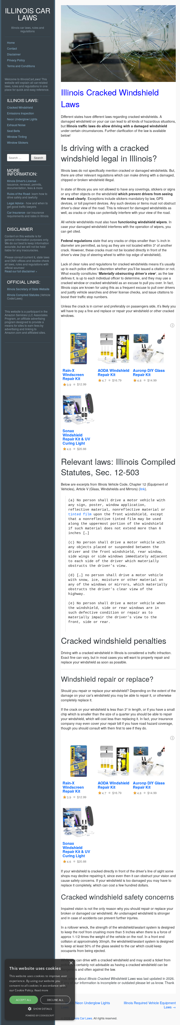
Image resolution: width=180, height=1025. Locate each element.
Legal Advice (15, 203)
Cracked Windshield (20, 107)
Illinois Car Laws (27, 13)
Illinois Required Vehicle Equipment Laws (150, 1004)
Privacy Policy (16, 60)
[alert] (40, 989)
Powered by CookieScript (40, 1015)
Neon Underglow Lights (22, 119)
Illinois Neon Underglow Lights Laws (85, 1004)
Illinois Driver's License (21, 181)
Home (11, 42)
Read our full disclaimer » (21, 271)
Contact (12, 48)
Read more (41, 990)
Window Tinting (17, 137)
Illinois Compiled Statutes (23, 295)
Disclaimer (14, 54)
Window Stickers (17, 142)
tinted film (79, 514)
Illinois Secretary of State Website (28, 289)
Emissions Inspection (20, 113)
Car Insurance (16, 212)
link (142, 489)
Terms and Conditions (21, 66)
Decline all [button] (55, 1000)
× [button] (71, 963)
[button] (39, 1008)
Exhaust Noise (16, 125)
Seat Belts (13, 131)
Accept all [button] (23, 1000)
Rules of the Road (18, 194)
